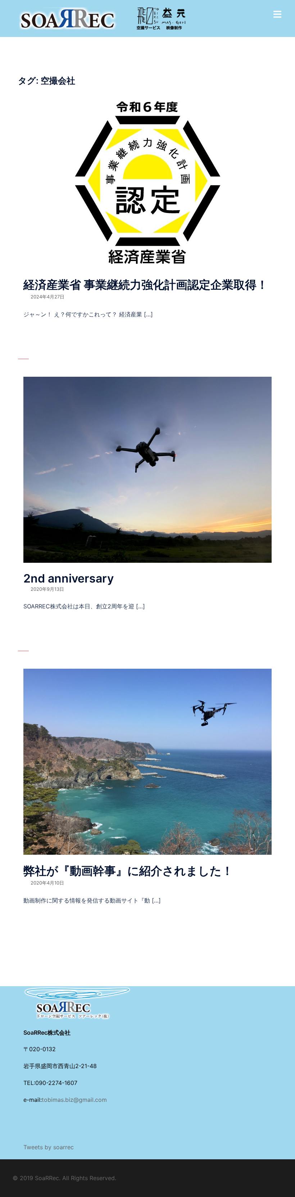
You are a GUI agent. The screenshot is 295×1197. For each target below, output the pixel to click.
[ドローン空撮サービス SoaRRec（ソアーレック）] (102, 18)
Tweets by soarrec (48, 1147)
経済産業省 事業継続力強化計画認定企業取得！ (145, 285)
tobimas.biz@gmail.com (74, 1099)
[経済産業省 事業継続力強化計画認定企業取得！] (148, 181)
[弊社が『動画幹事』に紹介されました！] (147, 761)
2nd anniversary (68, 578)
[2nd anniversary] (147, 469)
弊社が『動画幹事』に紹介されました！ (128, 871)
